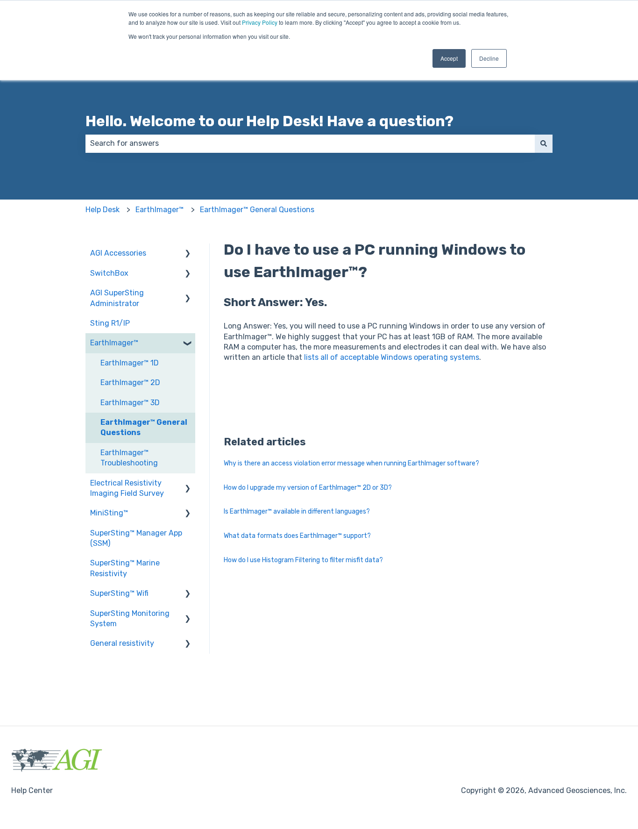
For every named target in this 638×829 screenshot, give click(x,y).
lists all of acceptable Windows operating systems (391, 357)
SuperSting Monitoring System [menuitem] (130, 618)
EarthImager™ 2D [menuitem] (130, 382)
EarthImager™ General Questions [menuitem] (143, 427)
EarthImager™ (159, 209)
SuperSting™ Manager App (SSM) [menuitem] (136, 538)
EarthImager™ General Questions (257, 209)
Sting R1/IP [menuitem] (110, 323)
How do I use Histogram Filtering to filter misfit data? (303, 560)
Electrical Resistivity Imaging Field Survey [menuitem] (127, 488)
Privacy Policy (259, 22)
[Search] (544, 143)
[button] (187, 254)
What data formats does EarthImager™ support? (297, 536)
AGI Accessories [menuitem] (118, 253)
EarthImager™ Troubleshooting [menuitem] (129, 457)
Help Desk (102, 209)
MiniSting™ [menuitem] (109, 512)
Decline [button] (489, 58)
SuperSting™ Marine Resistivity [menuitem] (125, 568)
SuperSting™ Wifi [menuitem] (119, 593)
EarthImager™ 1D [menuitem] (129, 362)
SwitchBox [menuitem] (109, 273)
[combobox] (310, 143)
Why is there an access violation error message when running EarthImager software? (351, 463)
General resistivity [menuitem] (122, 643)
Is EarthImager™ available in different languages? (297, 511)
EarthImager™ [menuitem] (114, 342)
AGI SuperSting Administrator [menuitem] (117, 297)
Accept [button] (449, 58)
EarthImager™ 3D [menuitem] (130, 402)
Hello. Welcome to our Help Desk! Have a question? (269, 121)
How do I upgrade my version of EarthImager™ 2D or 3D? (308, 488)
